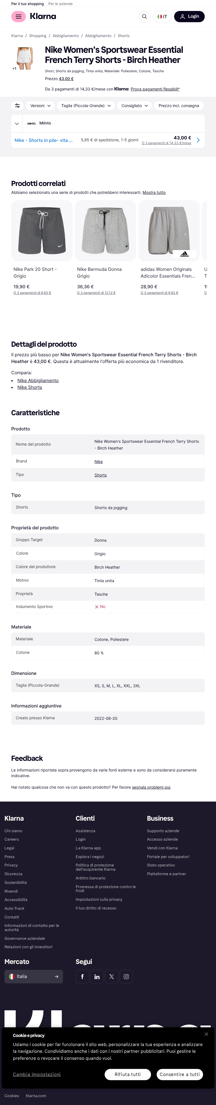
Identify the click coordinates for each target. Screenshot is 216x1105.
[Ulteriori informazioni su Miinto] (16, 123)
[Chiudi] (206, 1034)
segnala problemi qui (151, 787)
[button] (162, 16)
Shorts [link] (124, 36)
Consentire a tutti (180, 1074)
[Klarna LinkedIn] (97, 976)
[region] (108, 1057)
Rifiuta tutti (128, 1074)
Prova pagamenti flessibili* (155, 89)
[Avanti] (196, 247)
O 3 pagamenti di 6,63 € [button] (32, 293)
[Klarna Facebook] (82, 976)
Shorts (100, 475)
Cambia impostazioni (37, 1074)
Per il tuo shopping (27, 4)
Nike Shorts (29, 387)
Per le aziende (60, 4)
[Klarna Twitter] (111, 976)
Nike (98, 461)
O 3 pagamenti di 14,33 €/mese (166, 143)
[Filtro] (17, 105)
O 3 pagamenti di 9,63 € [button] (159, 293)
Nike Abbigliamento (38, 380)
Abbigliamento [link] (66, 36)
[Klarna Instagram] (126, 976)
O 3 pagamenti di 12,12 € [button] (96, 293)
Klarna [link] (17, 36)
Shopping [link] (37, 36)
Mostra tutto (154, 192)
